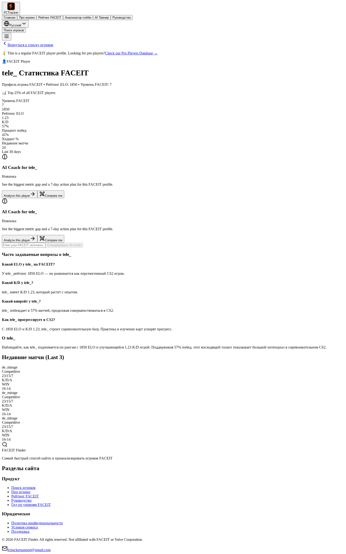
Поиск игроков (14, 30)
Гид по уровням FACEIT (31, 505)
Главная (9, 17)
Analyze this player (17, 195)
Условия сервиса (24, 527)
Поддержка (20, 531)
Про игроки (27, 17)
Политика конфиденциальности (37, 523)
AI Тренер (102, 17)
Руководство (122, 17)
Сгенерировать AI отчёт (64, 245)
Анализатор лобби (78, 17)
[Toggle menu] (6, 37)
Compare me (53, 195)
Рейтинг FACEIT (49, 17)
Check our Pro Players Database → (131, 53)
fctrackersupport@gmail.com (29, 550)
